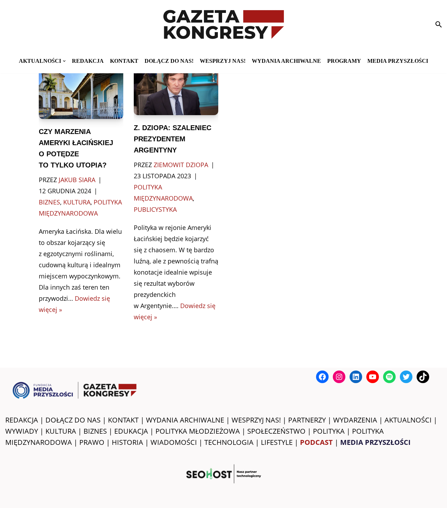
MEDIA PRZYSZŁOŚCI (397, 60)
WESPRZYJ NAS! (256, 420)
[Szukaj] (438, 24)
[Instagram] (339, 377)
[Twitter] (406, 377)
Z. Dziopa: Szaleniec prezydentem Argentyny (172, 139)
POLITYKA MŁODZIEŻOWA (197, 431)
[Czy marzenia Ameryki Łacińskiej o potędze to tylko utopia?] (81, 91)
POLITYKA (329, 431)
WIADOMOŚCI (174, 442)
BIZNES (95, 431)
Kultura (76, 202)
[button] (64, 61)
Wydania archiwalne (286, 60)
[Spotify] (389, 377)
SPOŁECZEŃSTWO (276, 431)
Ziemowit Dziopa (181, 164)
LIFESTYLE (277, 442)
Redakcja (88, 60)
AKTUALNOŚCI (408, 420)
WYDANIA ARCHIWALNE (185, 420)
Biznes (49, 202)
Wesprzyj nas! (223, 60)
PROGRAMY (344, 60)
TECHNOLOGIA (229, 442)
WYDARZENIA (355, 420)
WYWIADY (21, 431)
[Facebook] (322, 377)
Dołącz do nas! (169, 60)
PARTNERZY (307, 420)
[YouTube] (372, 377)
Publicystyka (155, 209)
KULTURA (60, 431)
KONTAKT (124, 60)
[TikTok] (423, 377)
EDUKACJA (131, 431)
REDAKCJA (21, 420)
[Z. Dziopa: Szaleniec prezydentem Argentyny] (176, 89)
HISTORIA (127, 442)
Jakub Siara (77, 179)
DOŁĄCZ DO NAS (73, 420)
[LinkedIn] (356, 377)
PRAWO (91, 442)
